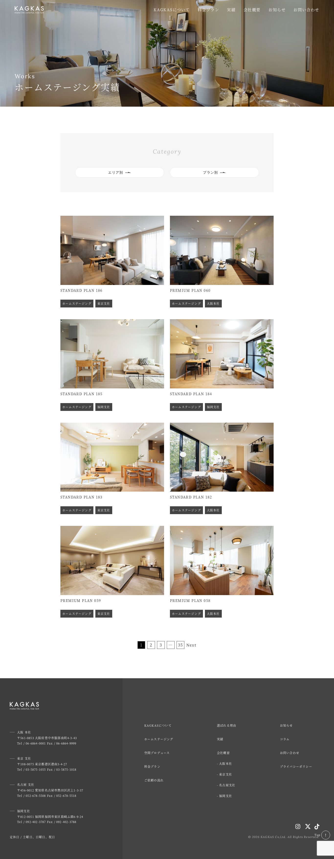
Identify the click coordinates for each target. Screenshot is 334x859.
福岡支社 (225, 796)
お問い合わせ (306, 9)
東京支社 (225, 774)
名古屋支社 (227, 785)
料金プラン (208, 9)
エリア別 (115, 172)
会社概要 (252, 9)
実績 (231, 9)
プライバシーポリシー (296, 766)
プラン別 (210, 172)
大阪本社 (225, 763)
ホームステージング (158, 739)
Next (191, 645)
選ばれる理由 (226, 725)
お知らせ (277, 9)
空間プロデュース (157, 753)
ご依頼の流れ (154, 780)
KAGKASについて (172, 9)
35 (180, 645)
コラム (285, 739)
